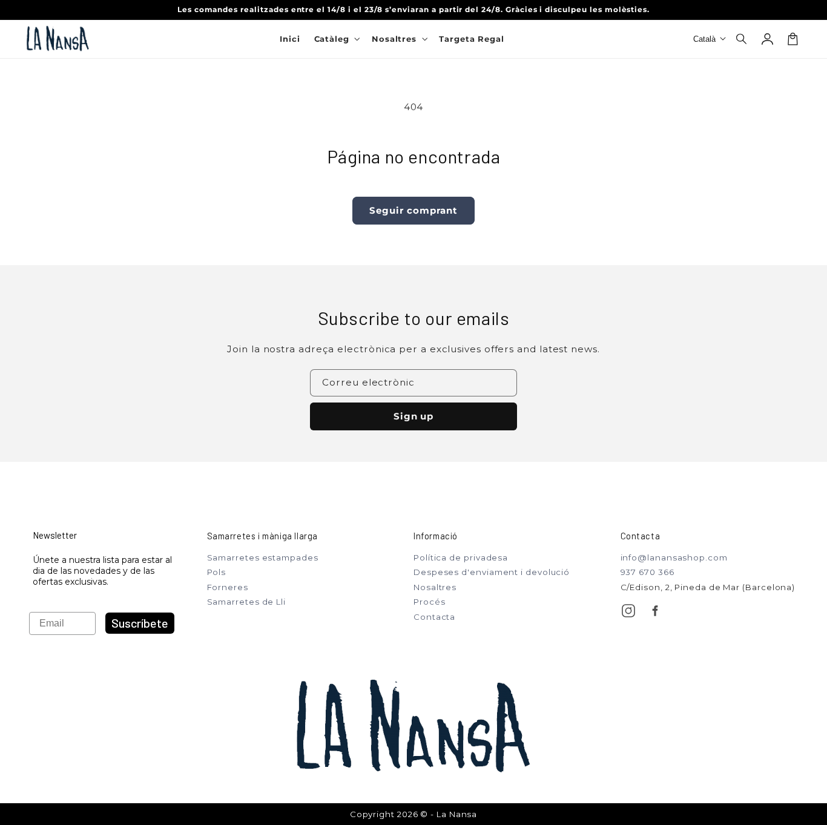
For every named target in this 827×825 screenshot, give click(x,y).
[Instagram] (628, 611)
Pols (216, 572)
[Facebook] (655, 611)
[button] (742, 38)
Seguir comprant (413, 210)
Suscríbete (139, 623)
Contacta (434, 617)
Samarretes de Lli (246, 601)
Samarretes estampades (262, 557)
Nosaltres (435, 587)
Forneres (227, 587)
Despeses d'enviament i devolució (492, 572)
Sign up (414, 416)
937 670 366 (647, 572)
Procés (429, 601)
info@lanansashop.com (674, 557)
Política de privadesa (461, 557)
